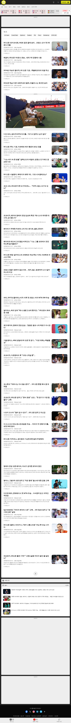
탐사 (28, 7)
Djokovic (22, 35)
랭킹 (14, 7)
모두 (66, 13)
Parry (39, 35)
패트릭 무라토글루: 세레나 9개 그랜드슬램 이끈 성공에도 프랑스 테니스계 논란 (32, 589)
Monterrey (46, 35)
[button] (58, 2)
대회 (18, 7)
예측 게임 (35, 721)
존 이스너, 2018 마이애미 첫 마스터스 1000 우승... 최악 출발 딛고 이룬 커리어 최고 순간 (35, 610)
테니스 (12, 721)
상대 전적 (34, 7)
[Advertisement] (35, 22)
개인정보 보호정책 (36, 716)
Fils (35, 35)
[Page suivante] (35, 574)
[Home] (2, 7)
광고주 (22, 716)
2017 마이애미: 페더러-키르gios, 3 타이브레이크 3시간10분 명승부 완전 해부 (32, 603)
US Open (6, 35)
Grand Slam (15, 35)
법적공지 (44, 716)
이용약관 (27, 716)
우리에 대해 (16, 716)
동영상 (24, 7)
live (65, 10)
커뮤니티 (59, 721)
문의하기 (50, 716)
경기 (10, 7)
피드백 (56, 716)
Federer (29, 35)
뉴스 (6, 7)
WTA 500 (53, 35)
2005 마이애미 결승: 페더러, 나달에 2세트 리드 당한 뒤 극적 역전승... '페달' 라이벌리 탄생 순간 (37, 596)
